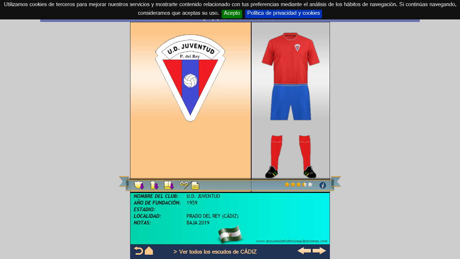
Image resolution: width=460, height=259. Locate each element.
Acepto (232, 14)
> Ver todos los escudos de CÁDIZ (215, 252)
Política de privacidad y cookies (283, 14)
